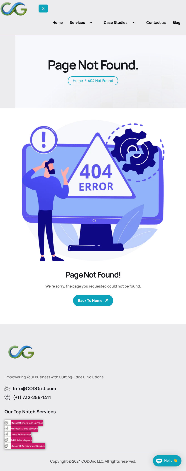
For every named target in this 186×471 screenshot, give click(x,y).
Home (57, 22)
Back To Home (90, 300)
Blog (176, 22)
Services (77, 22)
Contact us (156, 22)
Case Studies (115, 22)
